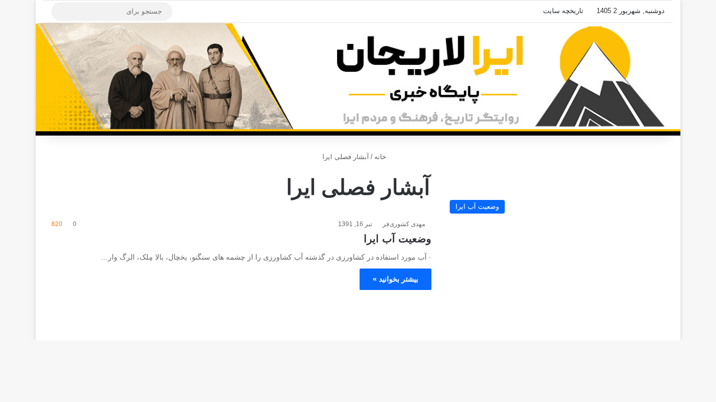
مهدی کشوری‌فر (404, 224)
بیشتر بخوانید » (395, 279)
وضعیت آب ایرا (397, 238)
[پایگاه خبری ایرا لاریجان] (358, 79)
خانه (381, 157)
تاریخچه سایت (563, 11)
